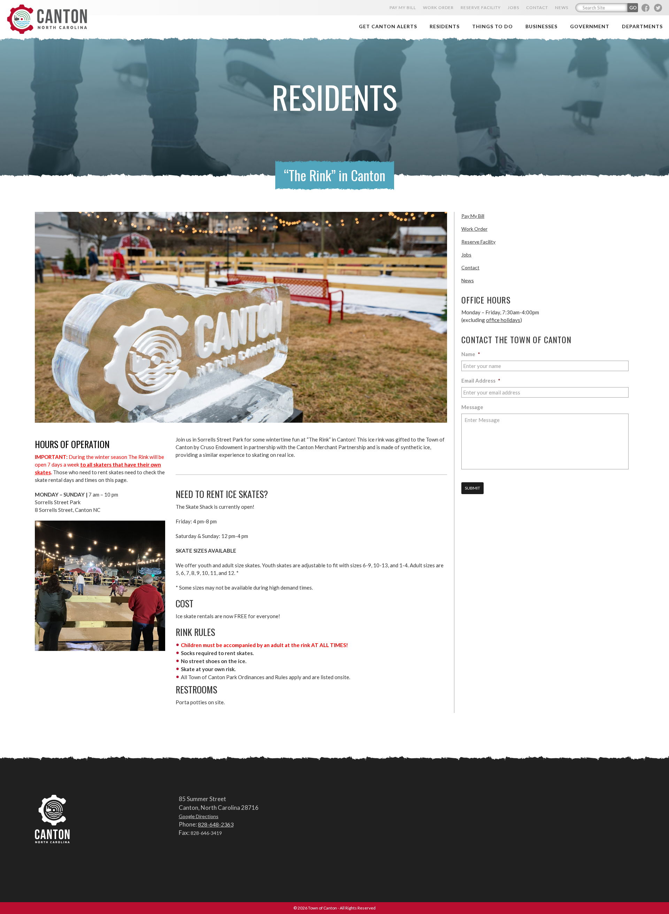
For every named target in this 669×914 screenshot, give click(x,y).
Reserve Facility (478, 242)
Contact (470, 267)
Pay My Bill (472, 216)
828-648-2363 (215, 824)
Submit (472, 488)
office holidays (503, 320)
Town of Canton (47, 20)
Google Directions (198, 816)
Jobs (466, 255)
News (467, 280)
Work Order (474, 229)
